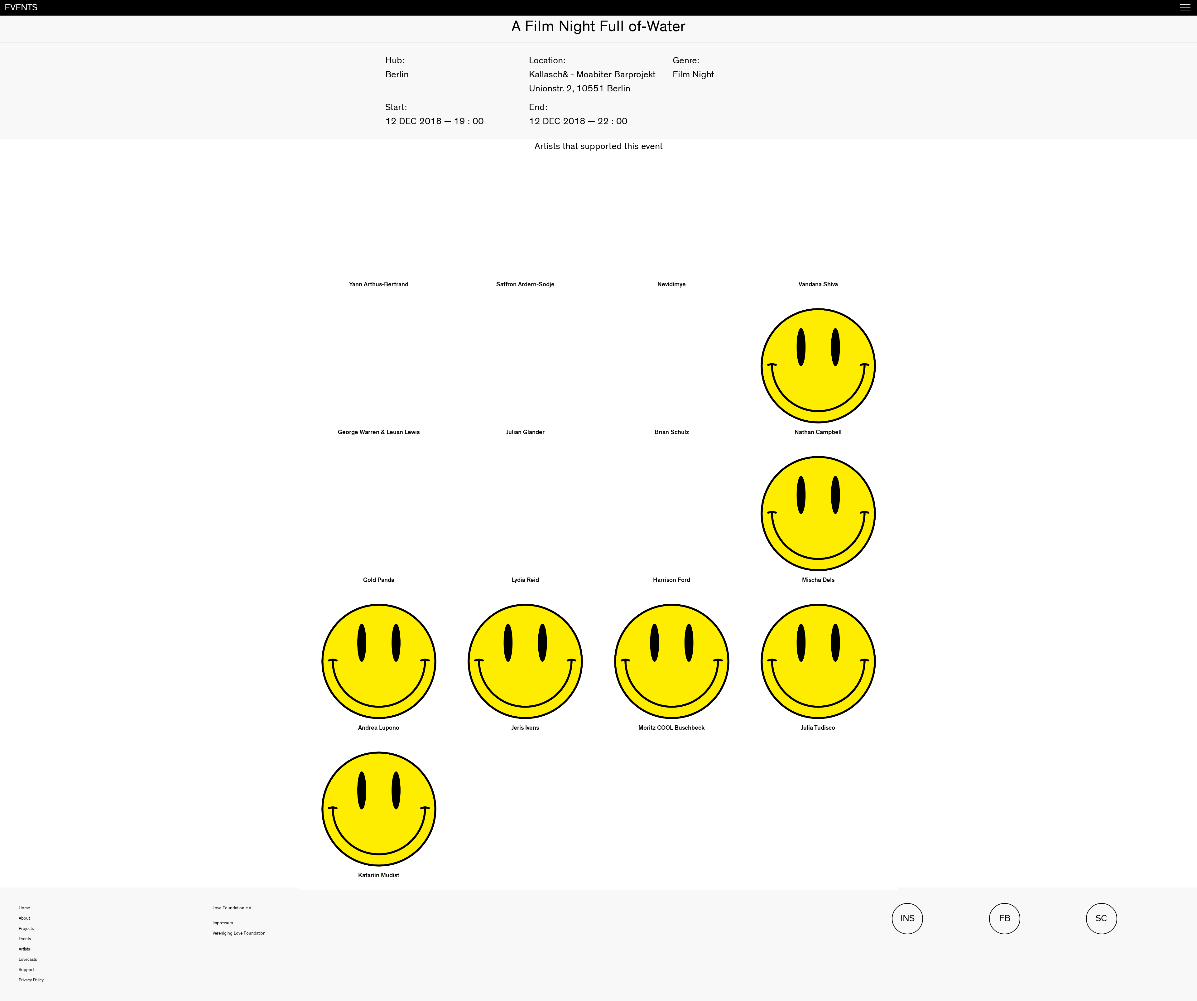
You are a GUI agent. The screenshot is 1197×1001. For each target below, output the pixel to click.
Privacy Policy (31, 980)
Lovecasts (28, 959)
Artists (24, 949)
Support (26, 970)
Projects (26, 928)
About (24, 918)
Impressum (223, 923)
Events (25, 939)
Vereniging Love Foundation (239, 933)
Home (24, 908)
